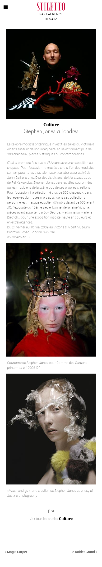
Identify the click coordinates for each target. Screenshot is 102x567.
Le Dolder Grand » (83, 552)
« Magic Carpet (16, 552)
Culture (51, 125)
